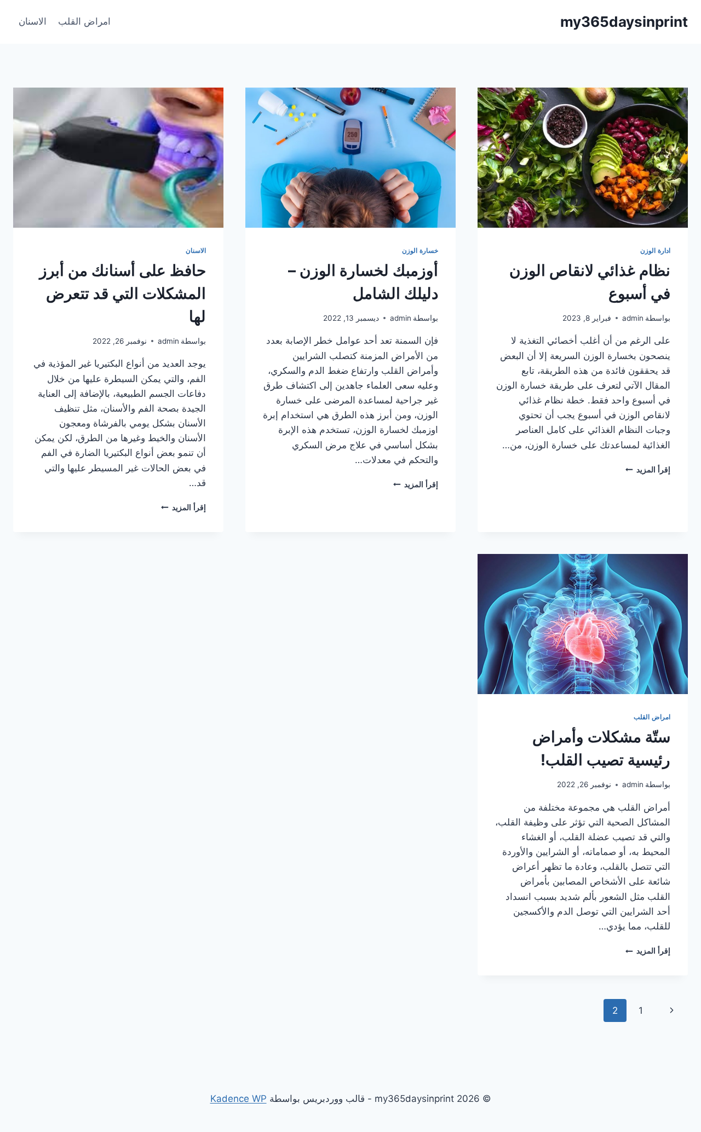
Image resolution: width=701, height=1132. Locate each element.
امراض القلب (84, 21)
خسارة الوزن (420, 250)
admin (632, 318)
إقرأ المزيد (647, 469)
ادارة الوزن (655, 250)
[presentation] (583, 158)
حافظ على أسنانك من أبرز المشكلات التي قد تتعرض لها (122, 293)
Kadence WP (238, 1098)
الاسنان (33, 21)
